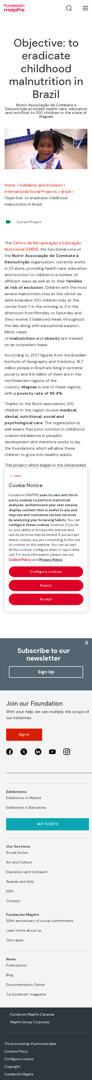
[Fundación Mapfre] (14, 8)
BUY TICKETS (47, 824)
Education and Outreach (27, 872)
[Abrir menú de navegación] (82, 8)
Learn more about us (23, 930)
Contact (13, 901)
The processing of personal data (30, 1044)
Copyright (12, 1066)
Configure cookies (19, 1059)
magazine (26, 994)
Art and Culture (19, 862)
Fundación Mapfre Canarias (32, 1014)
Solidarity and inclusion (41, 185)
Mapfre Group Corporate (30, 1022)
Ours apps (15, 940)
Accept (46, 599)
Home (10, 185)
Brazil (66, 191)
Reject (46, 585)
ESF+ (10, 891)
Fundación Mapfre (19, 1074)
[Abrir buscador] (69, 8)
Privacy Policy (51, 559)
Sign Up (46, 672)
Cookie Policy (20, 559)
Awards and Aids (20, 881)
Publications (16, 965)
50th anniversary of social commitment (39, 920)
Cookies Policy (16, 1051)
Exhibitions (16, 791)
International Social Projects (31, 191)
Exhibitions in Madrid (23, 797)
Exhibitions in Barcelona (26, 807)
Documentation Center (25, 984)
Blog (9, 975)
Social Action (17, 852)
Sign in (24, 734)
